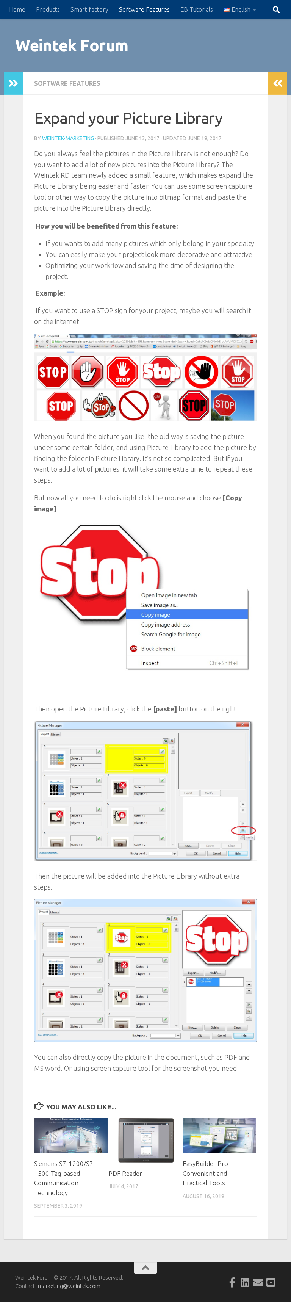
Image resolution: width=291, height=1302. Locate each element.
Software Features (144, 9)
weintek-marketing (68, 138)
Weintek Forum (71, 45)
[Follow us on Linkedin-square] (245, 1282)
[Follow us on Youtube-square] (271, 1282)
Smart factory (89, 9)
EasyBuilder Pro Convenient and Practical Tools (205, 1173)
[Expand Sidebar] (13, 83)
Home (17, 9)
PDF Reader (125, 1173)
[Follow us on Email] (258, 1282)
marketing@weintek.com (69, 1286)
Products (48, 9)
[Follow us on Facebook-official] (232, 1282)
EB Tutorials (196, 9)
